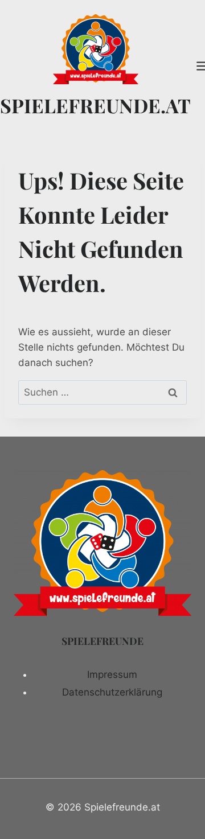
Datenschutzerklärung (112, 692)
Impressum (112, 674)
